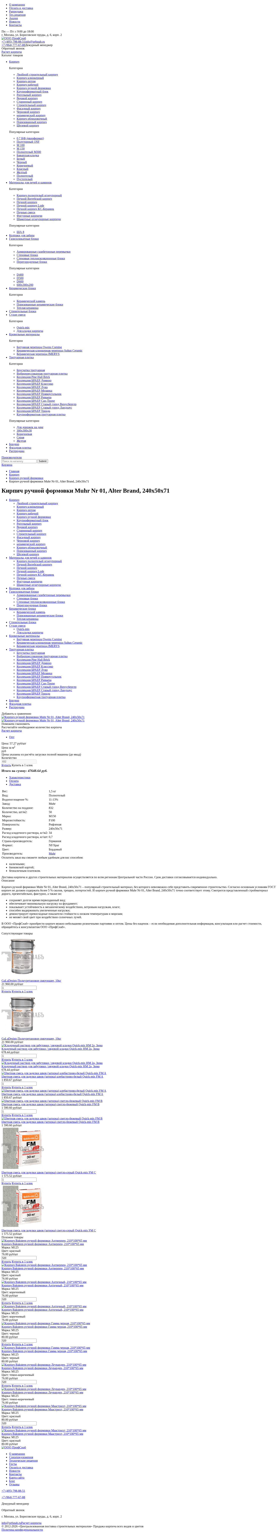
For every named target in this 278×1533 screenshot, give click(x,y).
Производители (12, 457)
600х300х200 (25, 284)
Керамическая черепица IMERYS (38, 354)
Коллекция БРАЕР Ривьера (34, 397)
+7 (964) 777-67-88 (13, 45)
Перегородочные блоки (32, 261)
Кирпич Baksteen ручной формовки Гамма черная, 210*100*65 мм (44, 1326)
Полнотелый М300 (29, 152)
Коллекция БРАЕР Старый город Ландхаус (44, 407)
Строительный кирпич (31, 105)
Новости (14, 21)
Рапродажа (16, 11)
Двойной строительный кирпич (37, 74)
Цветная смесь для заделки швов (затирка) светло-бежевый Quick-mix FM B (50, 1104)
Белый (21, 158)
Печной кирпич (27, 202)
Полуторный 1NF (28, 141)
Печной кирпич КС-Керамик (35, 209)
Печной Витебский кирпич (34, 198)
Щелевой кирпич (28, 125)
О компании (17, 4)
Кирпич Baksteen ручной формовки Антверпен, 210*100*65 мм (43, 1244)
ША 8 (20, 232)
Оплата (14, 780)
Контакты (15, 25)
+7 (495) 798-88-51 (13, 41)
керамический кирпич (31, 115)
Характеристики (19, 777)
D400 (20, 274)
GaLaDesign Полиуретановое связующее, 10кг (31, 980)
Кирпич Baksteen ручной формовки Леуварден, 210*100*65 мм (42, 1368)
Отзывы (14, 1484)
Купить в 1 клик (22, 765)
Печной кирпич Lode (30, 205)
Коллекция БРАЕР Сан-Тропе (36, 400)
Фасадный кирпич (28, 108)
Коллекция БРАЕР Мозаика (34, 390)
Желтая (21, 440)
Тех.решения (17, 14)
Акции (13, 18)
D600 (20, 281)
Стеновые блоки (27, 255)
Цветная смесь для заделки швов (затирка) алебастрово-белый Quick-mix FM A (52, 1076)
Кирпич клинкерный (30, 77)
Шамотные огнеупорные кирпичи (39, 219)
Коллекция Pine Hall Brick (33, 377)
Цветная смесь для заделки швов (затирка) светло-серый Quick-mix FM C (49, 1172)
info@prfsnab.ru (35, 41)
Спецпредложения (21, 1457)
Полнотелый (25, 175)
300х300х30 (24, 430)
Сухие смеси (17, 314)
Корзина (7, 464)
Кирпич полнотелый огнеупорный (39, 195)
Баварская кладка (28, 155)
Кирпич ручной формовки (34, 88)
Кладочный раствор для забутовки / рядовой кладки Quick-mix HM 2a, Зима (50, 1048)
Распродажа (16, 451)
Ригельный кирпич (29, 94)
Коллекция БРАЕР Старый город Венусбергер (46, 404)
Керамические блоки (22, 288)
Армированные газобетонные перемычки (44, 251)
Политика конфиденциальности (22, 1529)
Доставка (15, 784)
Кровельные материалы (24, 334)
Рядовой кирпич (27, 98)
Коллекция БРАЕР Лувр (32, 387)
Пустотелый (25, 179)
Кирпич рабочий (27, 84)
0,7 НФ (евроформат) (30, 138)
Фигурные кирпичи (29, 215)
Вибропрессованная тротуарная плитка (42, 373)
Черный (22, 162)
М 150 (21, 148)
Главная (14, 471)
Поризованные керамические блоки (40, 304)
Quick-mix (23, 327)
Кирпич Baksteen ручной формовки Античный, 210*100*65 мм (42, 1285)
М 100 (21, 145)
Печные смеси (26, 212)
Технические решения (23, 1460)
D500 (20, 278)
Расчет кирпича (12, 51)
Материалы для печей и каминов (30, 182)
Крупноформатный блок (32, 91)
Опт (11, 737)
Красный (22, 169)
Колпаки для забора (21, 235)
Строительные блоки (22, 311)
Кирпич (14, 61)
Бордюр (14, 444)
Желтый (22, 172)
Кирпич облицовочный (32, 118)
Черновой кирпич (28, 111)
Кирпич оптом (26, 81)
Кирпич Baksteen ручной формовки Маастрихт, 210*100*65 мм (42, 1409)
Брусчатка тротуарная (31, 370)
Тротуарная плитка (21, 357)
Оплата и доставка (21, 8)
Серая (20, 437)
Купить (6, 765)
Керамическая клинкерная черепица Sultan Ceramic (49, 350)
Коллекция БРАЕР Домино (34, 380)
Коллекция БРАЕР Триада (33, 411)
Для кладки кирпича (30, 331)
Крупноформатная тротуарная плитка (41, 414)
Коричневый (25, 165)
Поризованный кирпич (32, 122)
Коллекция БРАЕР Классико (35, 383)
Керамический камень (31, 301)
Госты (13, 1464)
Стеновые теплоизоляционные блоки (41, 258)
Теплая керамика (27, 307)
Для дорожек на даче (30, 427)
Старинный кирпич (29, 101)
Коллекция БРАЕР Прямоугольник (39, 394)
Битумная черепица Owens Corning (39, 347)
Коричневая (24, 434)
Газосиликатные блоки (24, 238)
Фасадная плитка (20, 447)
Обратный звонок (13, 48)
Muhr (52, 853)
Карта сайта (16, 1477)
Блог (12, 1481)
